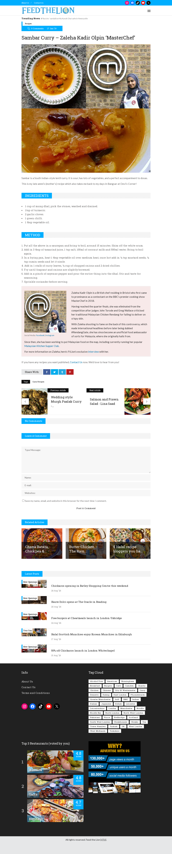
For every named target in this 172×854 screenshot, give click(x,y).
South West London (100, 722)
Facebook (40, 335)
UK (123, 726)
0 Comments (37, 28)
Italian (93, 704)
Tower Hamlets (98, 726)
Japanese (106, 704)
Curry (142, 690)
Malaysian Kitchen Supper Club (41, 345)
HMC (125, 699)
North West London (133, 713)
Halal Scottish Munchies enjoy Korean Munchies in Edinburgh (91, 634)
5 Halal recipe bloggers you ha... (128, 548)
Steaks (134, 722)
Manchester (126, 708)
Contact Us (39, 3)
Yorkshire (114, 731)
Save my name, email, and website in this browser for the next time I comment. (66, 500)
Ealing (106, 695)
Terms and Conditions (36, 693)
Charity (141, 685)
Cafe (118, 685)
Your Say (27, 630)
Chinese (107, 690)
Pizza (107, 717)
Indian (135, 699)
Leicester (130, 704)
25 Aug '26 (56, 606)
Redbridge (119, 717)
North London (112, 713)
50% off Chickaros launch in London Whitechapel (83, 650)
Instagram (50, 335)
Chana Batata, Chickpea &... (37, 548)
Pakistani (95, 717)
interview (93, 351)
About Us (25, 3)
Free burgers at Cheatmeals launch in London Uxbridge (86, 618)
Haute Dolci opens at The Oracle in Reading (78, 601)
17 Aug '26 (56, 639)
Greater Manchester (100, 699)
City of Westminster (125, 690)
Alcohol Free (96, 681)
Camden (129, 685)
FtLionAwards (138, 695)
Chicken (94, 690)
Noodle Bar (95, 713)
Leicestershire (97, 708)
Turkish (114, 726)
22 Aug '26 (56, 623)
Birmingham (127, 681)
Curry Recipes (38, 381)
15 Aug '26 (56, 655)
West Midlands (97, 731)
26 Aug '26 (56, 590)
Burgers (108, 685)
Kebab (118, 704)
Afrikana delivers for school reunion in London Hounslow (67, 18)
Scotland (133, 717)
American (112, 681)
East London (120, 695)
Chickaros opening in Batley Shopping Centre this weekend (89, 585)
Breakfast (95, 685)
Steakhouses (120, 722)
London (112, 708)
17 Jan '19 (51, 28)
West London (135, 726)
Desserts (94, 695)
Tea (144, 722)
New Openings (30, 582)
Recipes (28, 23)
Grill (117, 699)
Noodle (140, 708)
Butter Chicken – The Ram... (83, 548)
